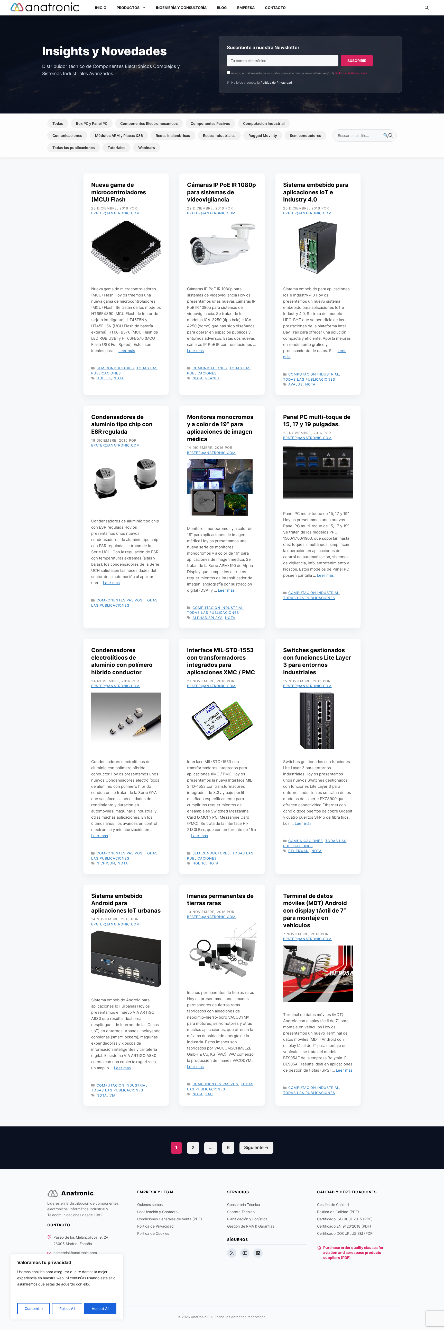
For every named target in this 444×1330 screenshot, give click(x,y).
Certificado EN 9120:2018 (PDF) (344, 1226)
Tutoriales (116, 147)
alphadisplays (207, 618)
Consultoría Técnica (243, 1204)
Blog (222, 7)
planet (212, 378)
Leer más (126, 350)
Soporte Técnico (241, 1212)
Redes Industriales (219, 135)
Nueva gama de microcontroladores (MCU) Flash (118, 192)
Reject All (67, 1308)
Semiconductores (305, 135)
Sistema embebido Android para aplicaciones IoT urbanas (126, 903)
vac (209, 1094)
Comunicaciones (67, 135)
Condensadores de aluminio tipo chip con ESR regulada (122, 424)
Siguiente (256, 1147)
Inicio (100, 7)
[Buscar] (388, 135)
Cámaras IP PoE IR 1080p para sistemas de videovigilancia (221, 192)
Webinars (146, 147)
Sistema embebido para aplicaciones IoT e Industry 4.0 (315, 192)
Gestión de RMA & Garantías (250, 1226)
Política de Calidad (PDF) (338, 1212)
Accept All (100, 1308)
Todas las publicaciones (73, 147)
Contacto (275, 7)
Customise (34, 1308)
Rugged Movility (262, 135)
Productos (128, 7)
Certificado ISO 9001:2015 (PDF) (345, 1219)
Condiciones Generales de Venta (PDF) (169, 1219)
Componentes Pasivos (210, 123)
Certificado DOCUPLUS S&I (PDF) (345, 1233)
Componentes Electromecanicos (149, 123)
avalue (295, 384)
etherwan (298, 851)
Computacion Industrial (264, 123)
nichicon (106, 863)
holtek (104, 378)
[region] (66, 1287)
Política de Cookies (153, 1233)
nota (119, 378)
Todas (57, 123)
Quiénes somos (150, 1204)
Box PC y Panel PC (91, 123)
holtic (199, 863)
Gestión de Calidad (333, 1204)
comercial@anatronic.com (75, 1252)
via (112, 1095)
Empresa (246, 7)
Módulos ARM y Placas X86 (119, 135)
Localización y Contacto (157, 1212)
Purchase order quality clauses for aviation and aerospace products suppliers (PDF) (353, 1252)
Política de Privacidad (351, 73)
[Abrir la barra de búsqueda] (427, 7)
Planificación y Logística (247, 1219)
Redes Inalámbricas (173, 135)
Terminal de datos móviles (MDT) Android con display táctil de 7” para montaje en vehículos (315, 910)
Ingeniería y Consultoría (181, 7)
